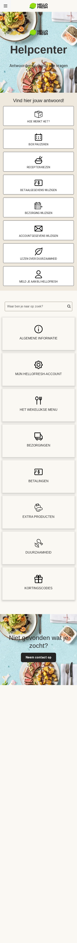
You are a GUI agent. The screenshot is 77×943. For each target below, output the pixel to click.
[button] (69, 306)
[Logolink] (38, 34)
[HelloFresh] (38, 6)
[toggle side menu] (5, 6)
